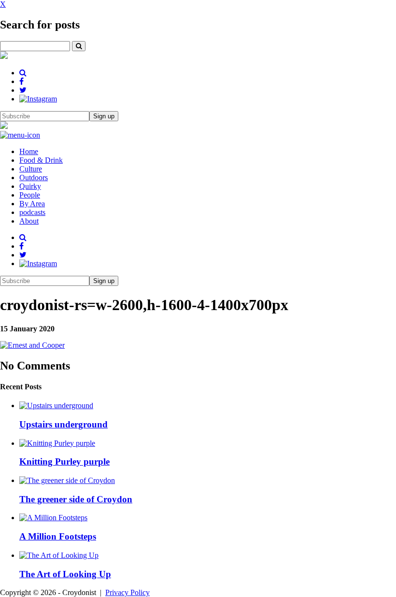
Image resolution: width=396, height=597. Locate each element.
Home (28, 151)
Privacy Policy (127, 592)
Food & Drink (41, 160)
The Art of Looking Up (65, 574)
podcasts (32, 212)
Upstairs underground (63, 424)
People (29, 195)
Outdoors (33, 177)
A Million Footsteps (57, 536)
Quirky (30, 186)
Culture (30, 169)
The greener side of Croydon (75, 499)
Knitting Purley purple (64, 461)
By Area (32, 203)
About (29, 221)
